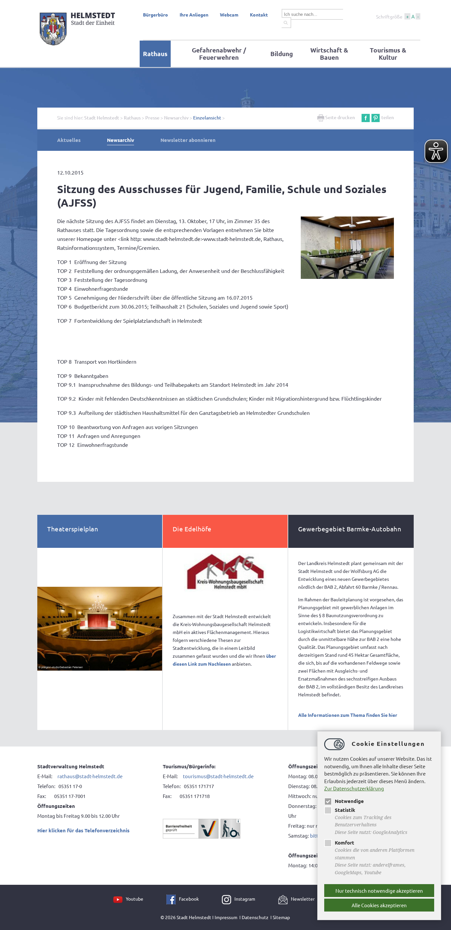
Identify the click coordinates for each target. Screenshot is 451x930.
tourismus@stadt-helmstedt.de (219, 776)
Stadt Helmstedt (101, 118)
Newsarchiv (176, 118)
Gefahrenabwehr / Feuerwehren (219, 53)
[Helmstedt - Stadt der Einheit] (78, 47)
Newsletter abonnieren (188, 140)
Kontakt (259, 14)
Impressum (226, 917)
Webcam (229, 14)
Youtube (134, 899)
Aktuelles (69, 140)
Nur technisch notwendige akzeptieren (379, 890)
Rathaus (155, 54)
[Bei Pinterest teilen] (375, 117)
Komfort (344, 842)
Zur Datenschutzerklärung (354, 788)
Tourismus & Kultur (388, 53)
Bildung (281, 54)
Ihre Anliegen (194, 14)
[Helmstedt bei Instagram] (228, 899)
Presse (152, 118)
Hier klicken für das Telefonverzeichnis (83, 830)
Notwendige (349, 801)
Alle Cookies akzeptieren (379, 905)
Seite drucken (339, 117)
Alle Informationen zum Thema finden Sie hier (347, 715)
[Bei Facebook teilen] (366, 117)
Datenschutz (255, 917)
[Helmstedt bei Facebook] (172, 899)
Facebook (189, 899)
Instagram (244, 899)
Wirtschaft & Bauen (329, 53)
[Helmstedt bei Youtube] (119, 899)
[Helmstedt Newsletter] (284, 899)
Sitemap (281, 917)
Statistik (345, 810)
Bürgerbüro (155, 14)
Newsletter (303, 899)
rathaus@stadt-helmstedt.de (89, 776)
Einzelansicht (207, 118)
